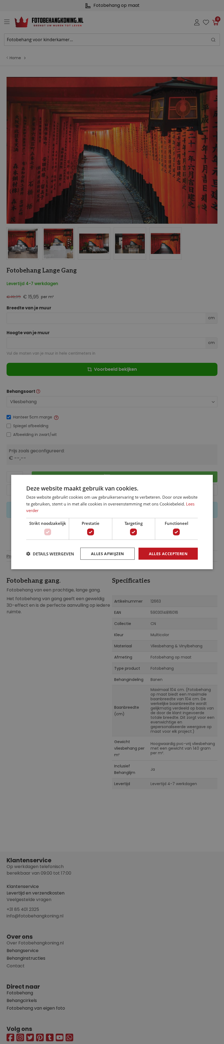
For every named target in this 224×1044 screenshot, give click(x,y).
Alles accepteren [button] (168, 553)
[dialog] (112, 522)
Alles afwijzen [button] (107, 553)
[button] (50, 553)
